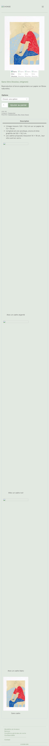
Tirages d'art (11, 113)
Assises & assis (12, 115)
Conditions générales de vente (15, 733)
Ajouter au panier (18, 105)
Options (5, 95)
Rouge (27, 115)
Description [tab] (24, 121)
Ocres (22, 115)
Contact (7, 740)
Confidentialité (9, 735)
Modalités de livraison (12, 729)
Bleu (19, 115)
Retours (7, 731)
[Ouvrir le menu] (43, 6)
